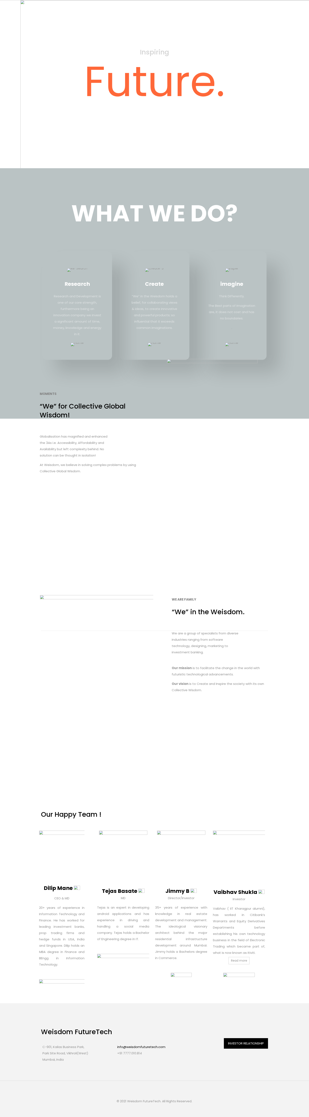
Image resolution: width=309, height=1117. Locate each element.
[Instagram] (163, 1109)
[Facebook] (146, 1109)
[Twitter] (151, 1109)
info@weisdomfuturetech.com (141, 1047)
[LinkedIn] (157, 1109)
